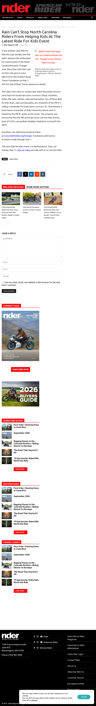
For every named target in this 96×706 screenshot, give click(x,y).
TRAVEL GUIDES (11, 542)
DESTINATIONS (11, 484)
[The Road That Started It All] (7, 452)
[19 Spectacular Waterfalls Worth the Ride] (7, 460)
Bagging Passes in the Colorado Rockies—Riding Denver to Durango (26, 443)
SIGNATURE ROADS (13, 420)
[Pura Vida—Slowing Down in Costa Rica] (7, 427)
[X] (25, 174)
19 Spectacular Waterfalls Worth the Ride (26, 459)
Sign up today (23, 150)
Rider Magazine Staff (11, 45)
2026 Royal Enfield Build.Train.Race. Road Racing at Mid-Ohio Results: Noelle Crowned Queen (10, 212)
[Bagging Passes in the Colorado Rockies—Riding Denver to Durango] (7, 443)
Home (4, 27)
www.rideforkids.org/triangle (18, 136)
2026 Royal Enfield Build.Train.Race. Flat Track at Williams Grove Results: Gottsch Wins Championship (52, 212)
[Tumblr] (42, 174)
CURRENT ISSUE (11, 306)
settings (34, 700)
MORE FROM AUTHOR (37, 187)
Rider (46, 636)
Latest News (13, 159)
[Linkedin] (31, 174)
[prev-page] (3, 222)
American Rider (51, 642)
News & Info (12, 27)
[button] (92, 17)
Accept (84, 697)
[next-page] (7, 222)
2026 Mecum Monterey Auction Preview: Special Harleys (32, 209)
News (21, 27)
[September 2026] (7, 435)
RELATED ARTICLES (13, 187)
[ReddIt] (37, 174)
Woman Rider (46, 648)
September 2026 (22, 433)
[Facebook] (19, 174)
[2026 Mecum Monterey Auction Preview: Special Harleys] (32, 198)
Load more (19, 469)
